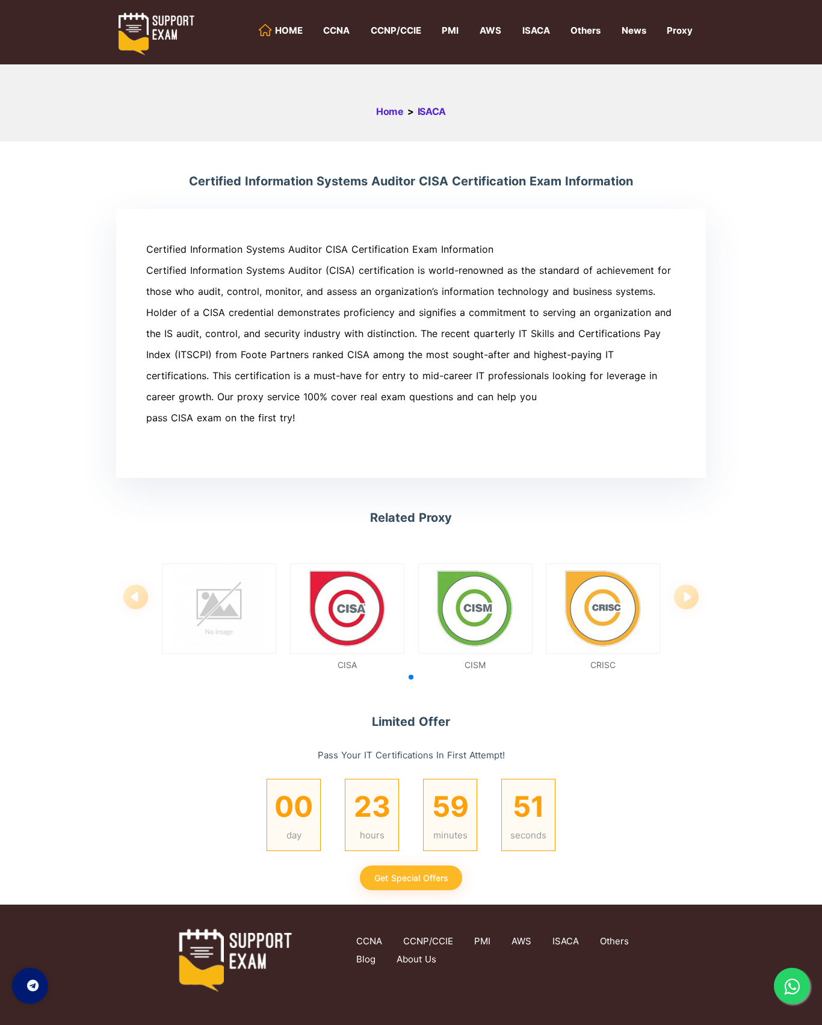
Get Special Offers (411, 878)
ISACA (432, 111)
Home (390, 111)
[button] (411, 677)
